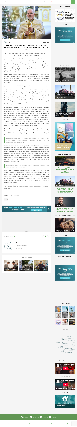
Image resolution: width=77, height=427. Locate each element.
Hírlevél (58, 423)
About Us (63, 423)
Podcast (20, 2)
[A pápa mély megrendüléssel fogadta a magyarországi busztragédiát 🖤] (58, 315)
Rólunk (45, 2)
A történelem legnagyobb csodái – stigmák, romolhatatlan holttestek (65, 229)
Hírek (6, 199)
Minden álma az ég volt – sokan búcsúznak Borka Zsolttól (63, 79)
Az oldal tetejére (69, 425)
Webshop (28, 2)
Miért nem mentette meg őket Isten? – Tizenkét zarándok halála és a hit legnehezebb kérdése (64, 96)
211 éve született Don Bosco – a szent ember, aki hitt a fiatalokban (41, 269)
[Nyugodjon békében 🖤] (65, 315)
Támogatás (54, 2)
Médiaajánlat (29, 423)
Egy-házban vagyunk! (61, 405)
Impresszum (35, 423)
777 (9, 42)
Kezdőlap (5, 2)
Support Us (68, 423)
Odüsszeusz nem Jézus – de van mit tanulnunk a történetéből (64, 113)
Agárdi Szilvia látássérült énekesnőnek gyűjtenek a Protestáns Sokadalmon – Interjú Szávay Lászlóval (26, 269)
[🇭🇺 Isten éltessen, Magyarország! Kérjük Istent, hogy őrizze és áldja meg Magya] (58, 309)
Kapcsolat (41, 423)
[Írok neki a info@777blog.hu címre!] (21, 249)
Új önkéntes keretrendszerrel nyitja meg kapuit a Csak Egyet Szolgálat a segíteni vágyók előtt (11, 269)
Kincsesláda (37, 2)
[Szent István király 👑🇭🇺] (65, 309)
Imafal (12, 2)
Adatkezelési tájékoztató (50, 423)
